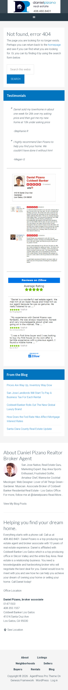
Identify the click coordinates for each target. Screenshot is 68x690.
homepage (54, 44)
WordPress (42, 680)
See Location (15, 629)
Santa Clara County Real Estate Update (29, 428)
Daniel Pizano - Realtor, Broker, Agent (34, 6)
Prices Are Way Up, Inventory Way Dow (29, 385)
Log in (54, 680)
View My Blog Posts (15, 503)
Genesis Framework (22, 680)
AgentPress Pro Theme (43, 676)
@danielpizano (39, 494)
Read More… (55, 494)
